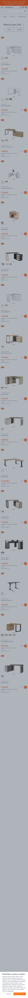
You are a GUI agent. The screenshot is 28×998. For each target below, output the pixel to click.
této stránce (10, 991)
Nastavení (8, 993)
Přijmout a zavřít (20, 993)
